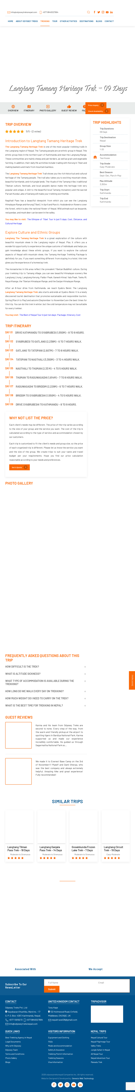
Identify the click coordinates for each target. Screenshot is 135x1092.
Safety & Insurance (56, 1049)
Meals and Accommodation (60, 1045)
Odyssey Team (11, 1049)
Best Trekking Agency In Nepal (18, 1037)
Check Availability (95, 111)
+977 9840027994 (50, 12)
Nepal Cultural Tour (99, 1037)
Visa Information (55, 1062)
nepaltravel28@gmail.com (64, 1019)
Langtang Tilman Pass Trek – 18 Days (19, 848)
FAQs (50, 1041)
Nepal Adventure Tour (100, 1058)
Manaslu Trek (96, 1062)
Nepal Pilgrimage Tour (100, 1041)
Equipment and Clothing (58, 1037)
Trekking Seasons (56, 1058)
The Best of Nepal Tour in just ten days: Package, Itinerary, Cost (50, 314)
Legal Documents (13, 1041)
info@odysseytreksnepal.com (24, 12)
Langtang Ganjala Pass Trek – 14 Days (51, 848)
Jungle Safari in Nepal (100, 1049)
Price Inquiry (93, 105)
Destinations (86, 21)
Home (10, 21)
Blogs (99, 21)
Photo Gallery (11, 1058)
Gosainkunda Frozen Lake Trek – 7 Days (83, 848)
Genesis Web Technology (83, 1078)
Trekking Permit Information (60, 1054)
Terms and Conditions (14, 1054)
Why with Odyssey (13, 1045)
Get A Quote (17, 467)
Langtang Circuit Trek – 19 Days (113, 848)
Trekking (45, 21)
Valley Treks (96, 1045)
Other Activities (68, 21)
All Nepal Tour (97, 1054)
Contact (109, 21)
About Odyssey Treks (27, 21)
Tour (54, 21)
